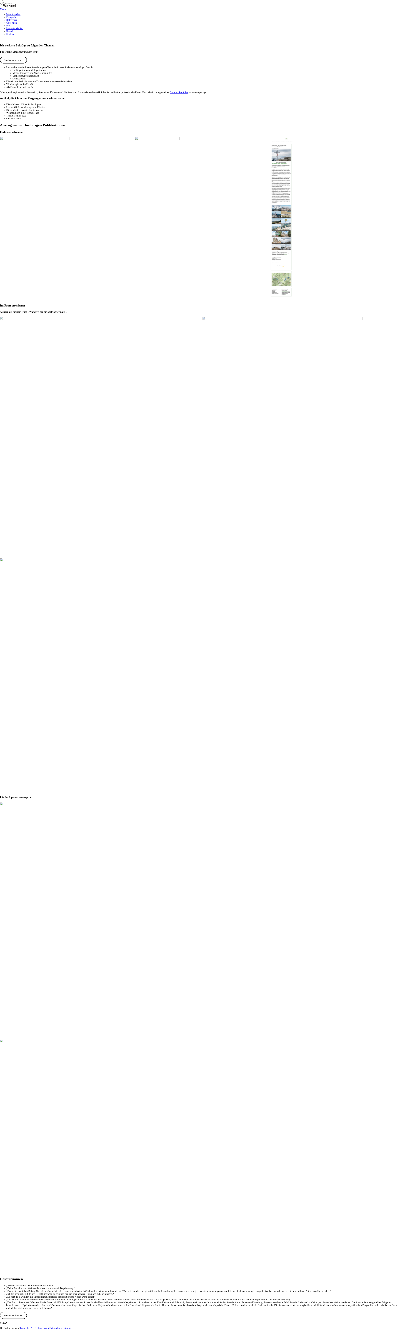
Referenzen (12, 20)
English (10, 34)
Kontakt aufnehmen (13, 60)
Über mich (11, 22)
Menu (3, 9)
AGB (33, 1328)
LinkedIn (24, 1328)
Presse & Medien (14, 28)
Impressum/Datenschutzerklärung (54, 1328)
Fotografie (11, 17)
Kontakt (10, 31)
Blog (8, 25)
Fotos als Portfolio (179, 92)
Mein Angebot (13, 14)
